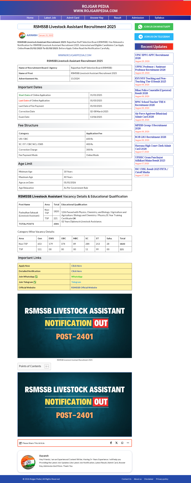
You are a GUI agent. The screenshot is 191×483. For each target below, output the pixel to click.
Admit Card (73, 17)
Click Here (76, 265)
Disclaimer (148, 479)
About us (138, 479)
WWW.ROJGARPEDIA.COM (74, 55)
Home (30, 17)
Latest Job (50, 17)
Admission (138, 17)
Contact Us (126, 479)
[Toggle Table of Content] (45, 366)
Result (117, 17)
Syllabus (159, 17)
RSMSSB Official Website (84, 287)
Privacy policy (162, 479)
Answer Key (96, 17)
